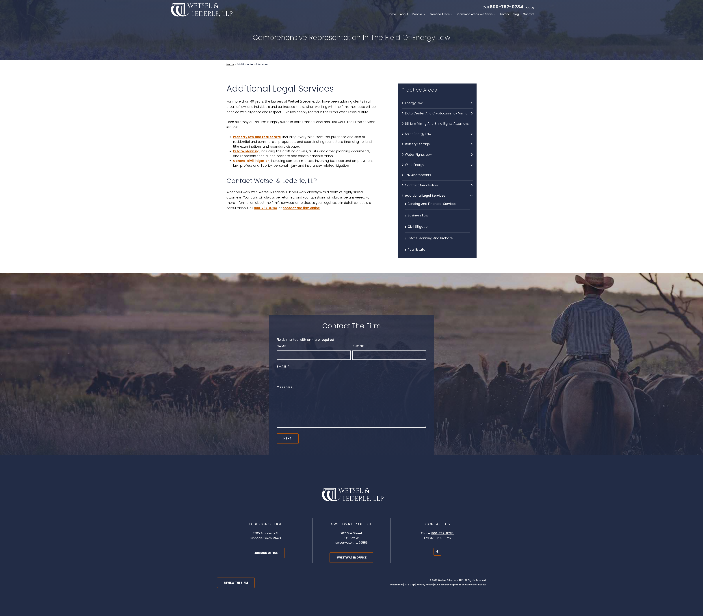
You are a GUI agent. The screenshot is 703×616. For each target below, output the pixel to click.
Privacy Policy (424, 584)
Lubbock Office (266, 553)
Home (392, 14)
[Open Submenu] (472, 103)
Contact (529, 14)
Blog (516, 14)
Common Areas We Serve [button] (475, 14)
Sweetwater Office (351, 557)
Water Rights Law (418, 154)
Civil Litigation (418, 226)
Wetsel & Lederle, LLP (450, 580)
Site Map (409, 584)
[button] (699, 589)
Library (504, 14)
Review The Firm (236, 583)
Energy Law (414, 103)
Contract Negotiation (421, 185)
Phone (358, 346)
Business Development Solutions (453, 584)
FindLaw (481, 584)
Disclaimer (396, 584)
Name (281, 346)
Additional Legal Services (425, 195)
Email (283, 366)
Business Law (418, 215)
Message (285, 387)
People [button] (417, 14)
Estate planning (246, 151)
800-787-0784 (506, 7)
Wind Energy (414, 165)
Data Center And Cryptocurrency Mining (436, 113)
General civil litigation (251, 161)
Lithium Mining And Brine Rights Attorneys (437, 123)
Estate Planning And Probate (430, 238)
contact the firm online (301, 208)
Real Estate (416, 249)
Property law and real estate (257, 137)
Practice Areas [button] (440, 14)
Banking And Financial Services (432, 204)
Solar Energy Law (418, 134)
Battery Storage (417, 144)
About (404, 14)
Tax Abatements (418, 175)
